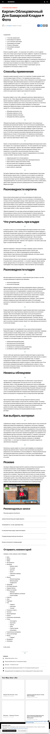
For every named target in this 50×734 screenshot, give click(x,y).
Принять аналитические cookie (9, 730)
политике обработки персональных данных (18, 728)
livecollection (9, 25)
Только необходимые (22, 730)
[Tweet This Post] (41, 25)
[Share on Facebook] (38, 25)
